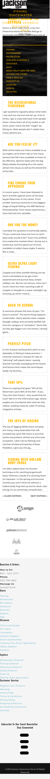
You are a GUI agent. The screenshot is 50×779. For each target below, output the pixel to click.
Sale (2, 617)
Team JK (4, 674)
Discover (5, 610)
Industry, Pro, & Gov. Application (18, 643)
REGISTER (11, 92)
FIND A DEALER (14, 77)
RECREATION (20, 19)
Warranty (5, 689)
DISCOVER (20, 26)
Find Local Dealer (10, 625)
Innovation (6, 632)
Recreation (6, 603)
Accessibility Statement (13, 707)
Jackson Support (9, 636)
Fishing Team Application (14, 677)
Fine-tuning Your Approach (21, 184)
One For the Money (23, 224)
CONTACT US (12, 81)
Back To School (20, 305)
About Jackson (8, 646)
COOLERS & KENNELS (20, 23)
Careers (4, 650)
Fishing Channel (9, 663)
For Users (5, 629)
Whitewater (6, 599)
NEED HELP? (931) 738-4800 (10, 9)
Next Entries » (39, 496)
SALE (25, 30)
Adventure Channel (11, 667)
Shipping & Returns (11, 703)
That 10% (15, 382)
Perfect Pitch (19, 343)
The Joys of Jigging (23, 420)
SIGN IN (10, 88)
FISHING (10, 49)
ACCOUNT (11, 85)
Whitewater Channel (11, 660)
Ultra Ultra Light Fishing (22, 265)
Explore (4, 613)
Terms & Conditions (11, 696)
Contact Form (8, 587)
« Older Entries (12, 496)
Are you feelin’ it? (23, 144)
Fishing (4, 596)
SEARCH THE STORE (16, 74)
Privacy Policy (7, 700)
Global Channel (8, 670)
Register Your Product (12, 686)
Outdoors (5, 606)
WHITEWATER (13, 53)
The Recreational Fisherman (22, 104)
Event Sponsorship (11, 639)
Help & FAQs (7, 693)
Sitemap (4, 710)
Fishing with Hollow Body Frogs (24, 461)
